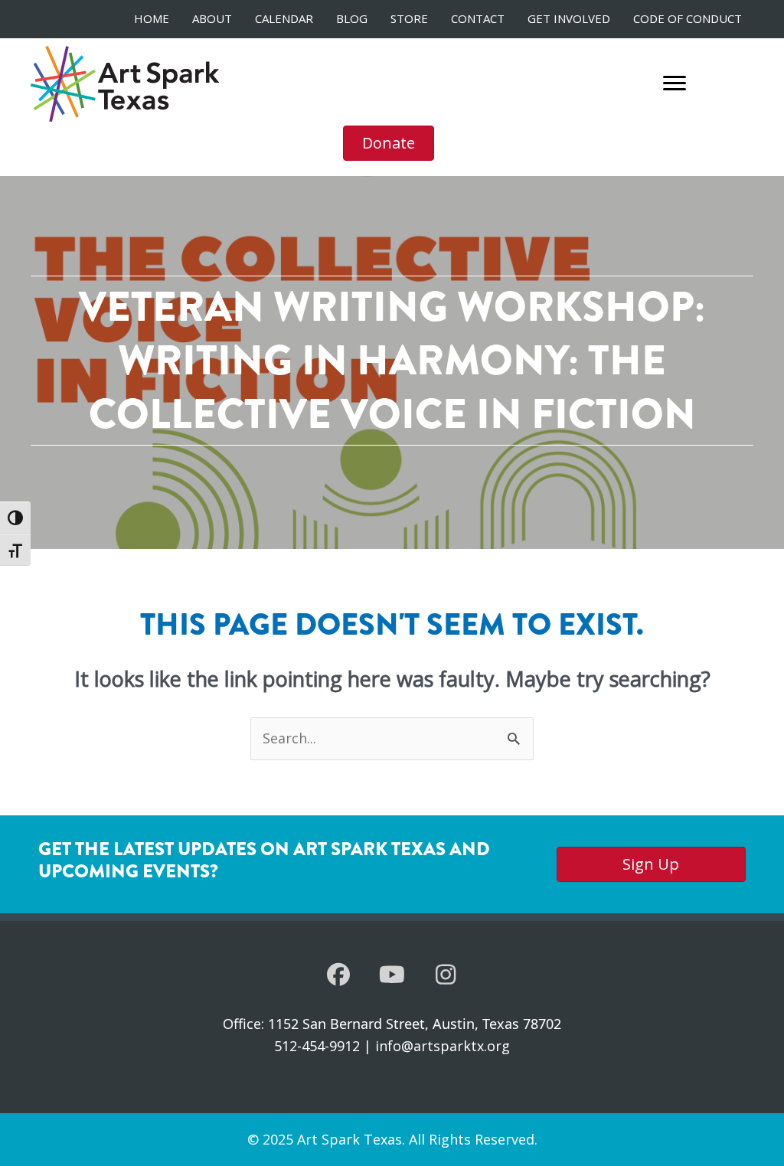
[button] (338, 975)
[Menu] (674, 83)
